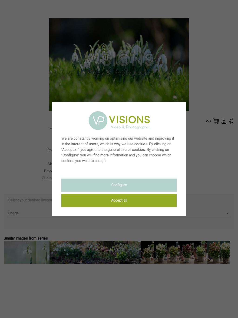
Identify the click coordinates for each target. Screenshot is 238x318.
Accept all (119, 200)
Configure (119, 185)
